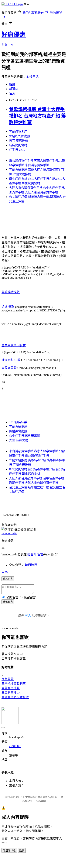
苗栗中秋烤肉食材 (14, 345)
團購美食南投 (18, 431)
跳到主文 (8, 45)
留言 (40, 554)
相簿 (12, 84)
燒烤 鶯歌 (8, 306)
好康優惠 (14, 34)
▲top (5, 571)
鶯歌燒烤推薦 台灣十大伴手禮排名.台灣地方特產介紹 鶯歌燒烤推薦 (37, 116)
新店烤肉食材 (18, 145)
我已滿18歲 (9, 850)
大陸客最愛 (9, 367)
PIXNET (17, 797)
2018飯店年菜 (18, 422)
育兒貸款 (8, 679)
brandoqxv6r (9, 533)
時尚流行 (31, 565)
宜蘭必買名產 (18, 131)
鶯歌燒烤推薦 (11, 292)
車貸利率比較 (11, 688)
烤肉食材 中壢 (11, 360)
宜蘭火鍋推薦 (18, 426)
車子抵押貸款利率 (14, 683)
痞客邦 (31, 554)
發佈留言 (8, 601)
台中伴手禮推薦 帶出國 (24, 435)
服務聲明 (41, 801)
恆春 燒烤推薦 (18, 140)
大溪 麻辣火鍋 (18, 440)
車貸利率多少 (11, 692)
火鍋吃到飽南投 (19, 136)
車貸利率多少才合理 (15, 697)
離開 (21, 850)
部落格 (13, 88)
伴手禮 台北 (17, 149)
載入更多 (8, 578)
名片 (12, 93)
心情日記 (32, 76)
